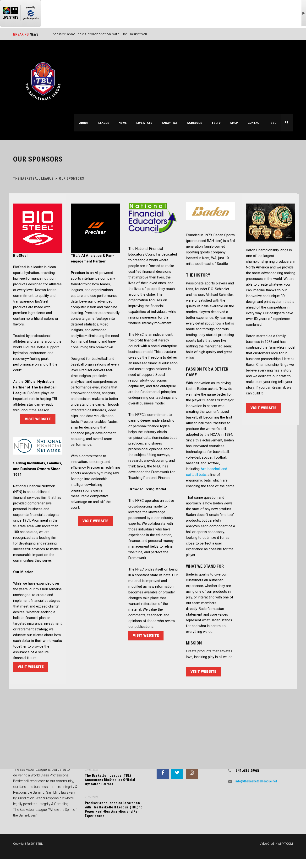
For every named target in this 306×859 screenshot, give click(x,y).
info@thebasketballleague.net (256, 781)
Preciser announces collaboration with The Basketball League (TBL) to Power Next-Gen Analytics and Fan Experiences (114, 809)
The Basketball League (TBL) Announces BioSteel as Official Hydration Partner (110, 780)
